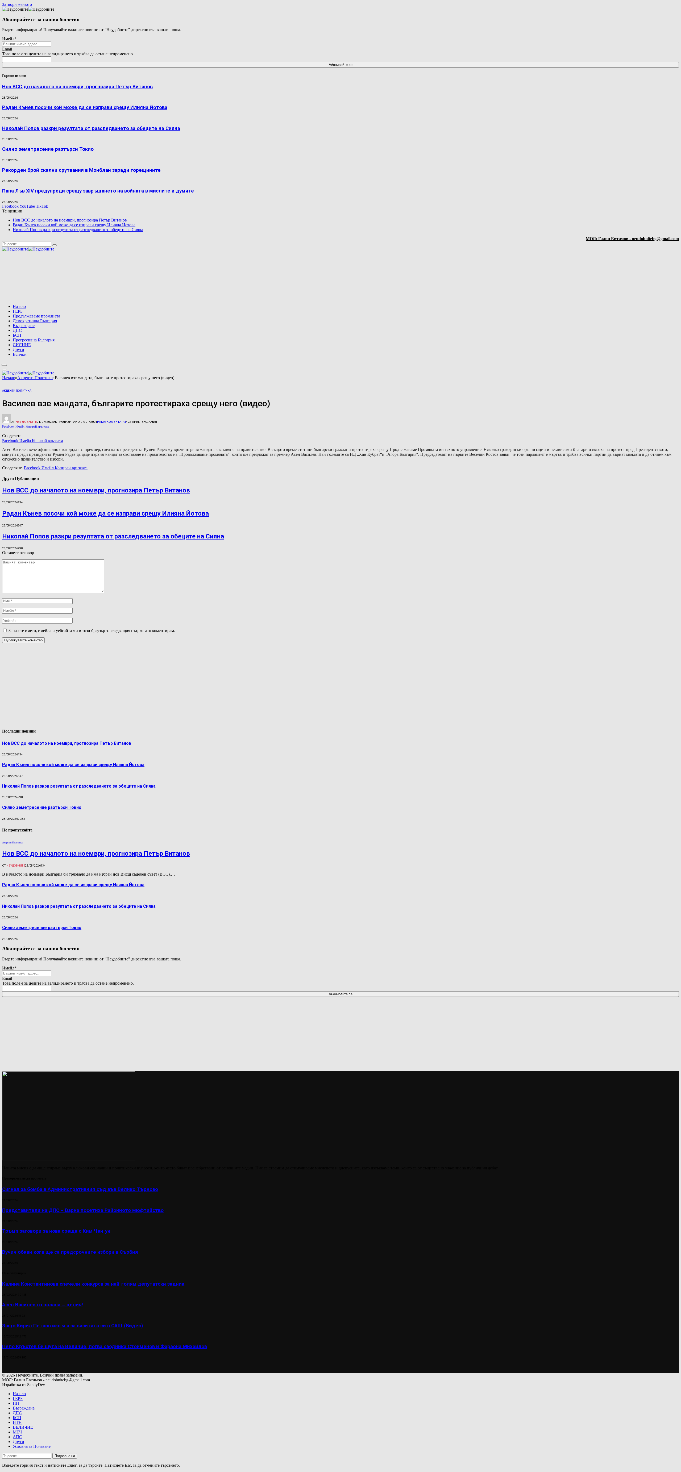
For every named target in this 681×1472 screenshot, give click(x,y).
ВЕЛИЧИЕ (23, 1427)
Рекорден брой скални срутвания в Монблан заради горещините (81, 170)
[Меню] (4, 365)
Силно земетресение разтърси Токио (48, 149)
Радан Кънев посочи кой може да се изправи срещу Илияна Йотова (84, 107)
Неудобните (26, 422)
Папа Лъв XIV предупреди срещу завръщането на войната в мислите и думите (98, 191)
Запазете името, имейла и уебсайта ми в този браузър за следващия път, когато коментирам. (92, 630)
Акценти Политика (16, 390)
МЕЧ (17, 1432)
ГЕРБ (18, 311)
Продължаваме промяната (36, 316)
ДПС (17, 330)
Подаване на (65, 1456)
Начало (19, 306)
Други (18, 349)
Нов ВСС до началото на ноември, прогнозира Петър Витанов (77, 87)
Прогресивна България (34, 340)
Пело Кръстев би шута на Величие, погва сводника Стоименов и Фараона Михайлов (104, 1346)
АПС (17, 1437)
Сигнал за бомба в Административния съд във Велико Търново (80, 1189)
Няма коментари (111, 422)
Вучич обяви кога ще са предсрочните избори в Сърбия (70, 1252)
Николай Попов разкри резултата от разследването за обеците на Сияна (91, 128)
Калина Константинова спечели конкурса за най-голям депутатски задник (93, 1284)
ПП (16, 1403)
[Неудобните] (28, 249)
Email (7, 49)
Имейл (9, 38)
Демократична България (35, 321)
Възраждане (24, 325)
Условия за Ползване (32, 1446)
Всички (20, 354)
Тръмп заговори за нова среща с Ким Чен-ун (56, 1231)
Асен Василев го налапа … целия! (42, 1305)
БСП (17, 335)
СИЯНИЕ (22, 344)
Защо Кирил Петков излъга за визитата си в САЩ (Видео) (72, 1326)
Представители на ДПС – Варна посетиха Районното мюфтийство (83, 1210)
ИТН (17, 1422)
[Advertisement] (611, 278)
